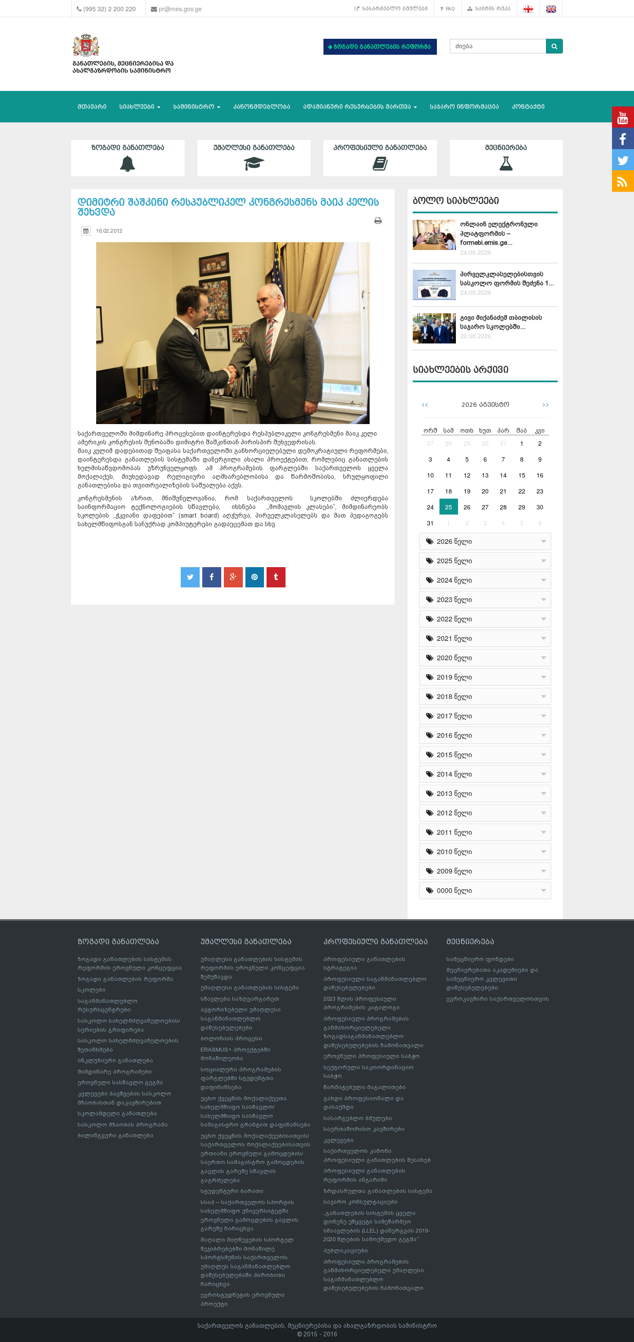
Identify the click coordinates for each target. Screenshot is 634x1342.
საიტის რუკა (491, 9)
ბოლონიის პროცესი (231, 1038)
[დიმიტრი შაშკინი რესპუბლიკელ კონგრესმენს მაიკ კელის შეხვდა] (233, 325)
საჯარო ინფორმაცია (464, 106)
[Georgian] (528, 9)
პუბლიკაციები (345, 1250)
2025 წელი (452, 560)
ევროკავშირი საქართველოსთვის (497, 999)
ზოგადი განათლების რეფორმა (125, 979)
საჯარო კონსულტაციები (360, 1201)
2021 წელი (452, 638)
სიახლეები (137, 106)
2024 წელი (452, 580)
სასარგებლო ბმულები (393, 9)
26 (467, 506)
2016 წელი (452, 735)
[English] (551, 9)
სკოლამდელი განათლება (117, 1113)
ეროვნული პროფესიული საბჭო (371, 1056)
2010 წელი (452, 851)
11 (448, 475)
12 (467, 475)
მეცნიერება (506, 148)
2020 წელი (452, 657)
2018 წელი (452, 696)
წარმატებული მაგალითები (364, 1087)
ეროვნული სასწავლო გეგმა (120, 1082)
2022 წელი (452, 619)
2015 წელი (452, 754)
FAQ (449, 9)
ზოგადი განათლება (127, 148)
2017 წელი (452, 716)
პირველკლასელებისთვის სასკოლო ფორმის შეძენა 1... (507, 278)
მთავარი (92, 106)
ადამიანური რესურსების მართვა (358, 106)
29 (467, 443)
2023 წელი (452, 599)
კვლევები (338, 1140)
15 (521, 475)
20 (485, 491)
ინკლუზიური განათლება (115, 1060)
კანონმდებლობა (261, 106)
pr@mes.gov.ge (180, 8)
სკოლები (92, 989)
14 (503, 475)
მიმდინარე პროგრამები (115, 1071)
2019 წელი (452, 677)
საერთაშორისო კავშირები (364, 1129)
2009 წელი (452, 871)
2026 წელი (452, 541)
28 (448, 443)
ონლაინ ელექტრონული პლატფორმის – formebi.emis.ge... (499, 233)
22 (521, 491)
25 (448, 506)
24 (430, 506)
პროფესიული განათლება (380, 148)
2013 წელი (452, 793)
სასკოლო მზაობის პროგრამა (123, 1124)
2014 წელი (452, 774)
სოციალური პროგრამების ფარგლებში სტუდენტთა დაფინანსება (241, 1078)
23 (540, 491)
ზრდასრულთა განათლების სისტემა (378, 1191)
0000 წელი (452, 890)
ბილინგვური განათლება (116, 1135)
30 (485, 443)
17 (430, 491)
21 (503, 491)
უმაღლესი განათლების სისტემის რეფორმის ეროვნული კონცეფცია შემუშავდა (253, 968)
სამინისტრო (194, 106)
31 (503, 443)
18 (448, 491)
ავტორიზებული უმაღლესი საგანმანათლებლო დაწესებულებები (241, 1018)
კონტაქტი (528, 106)
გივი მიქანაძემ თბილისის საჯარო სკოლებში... (501, 322)
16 (540, 475)
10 (430, 475)
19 (467, 491)
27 (430, 443)
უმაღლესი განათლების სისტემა (250, 987)
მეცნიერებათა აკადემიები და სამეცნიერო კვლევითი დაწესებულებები (492, 979)
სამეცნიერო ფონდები (480, 959)
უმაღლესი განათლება (254, 148)
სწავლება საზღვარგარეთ (240, 999)
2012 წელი (452, 813)
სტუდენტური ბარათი (232, 1191)
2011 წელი (452, 832)
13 (485, 475)
